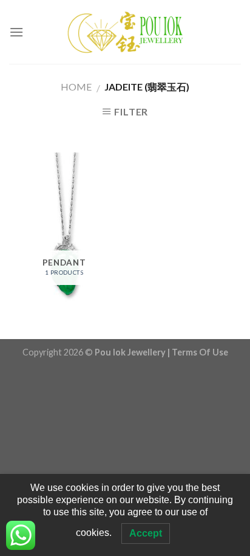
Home (76, 86)
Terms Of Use (200, 352)
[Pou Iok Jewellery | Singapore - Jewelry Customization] (124, 32)
